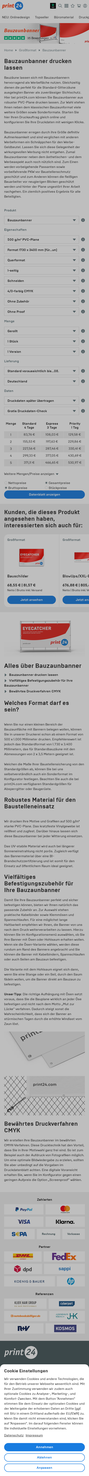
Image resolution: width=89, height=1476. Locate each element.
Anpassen (44, 1468)
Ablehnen (44, 1457)
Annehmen (44, 1447)
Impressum (34, 1435)
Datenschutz (14, 1435)
